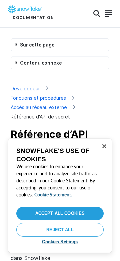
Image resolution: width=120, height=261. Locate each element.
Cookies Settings (60, 241)
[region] (60, 196)
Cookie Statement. (53, 195)
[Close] (104, 146)
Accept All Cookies (60, 213)
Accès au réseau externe (39, 107)
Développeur (25, 88)
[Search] (97, 13)
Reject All (59, 229)
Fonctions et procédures (38, 98)
